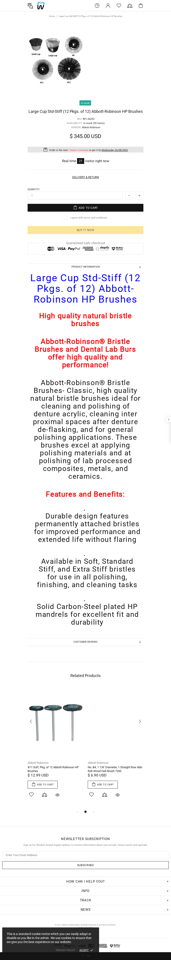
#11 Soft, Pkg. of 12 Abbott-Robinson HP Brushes (53, 769)
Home (52, 16)
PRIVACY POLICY (65, 950)
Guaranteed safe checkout (85, 243)
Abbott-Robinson (38, 762)
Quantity (34, 189)
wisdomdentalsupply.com (41, 5)
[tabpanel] (55, 747)
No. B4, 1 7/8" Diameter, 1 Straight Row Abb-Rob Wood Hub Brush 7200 (115, 769)
